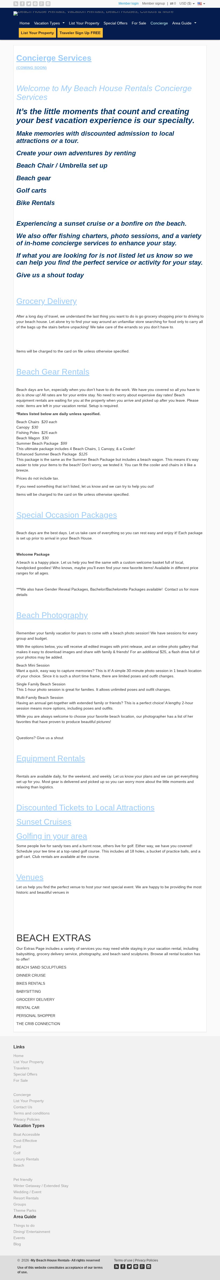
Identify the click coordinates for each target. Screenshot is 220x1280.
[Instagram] (48, 3)
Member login (129, 3)
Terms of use (123, 1260)
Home (25, 23)
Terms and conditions (31, 1113)
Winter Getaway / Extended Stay (40, 1186)
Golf (16, 1153)
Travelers (21, 1068)
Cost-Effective (25, 1140)
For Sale (139, 23)
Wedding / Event (27, 1192)
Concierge (159, 23)
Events (19, 1238)
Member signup (153, 3)
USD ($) (185, 3)
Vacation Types (50, 24)
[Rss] (15, 3)
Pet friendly (22, 1179)
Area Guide (185, 24)
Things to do (24, 1225)
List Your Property (84, 23)
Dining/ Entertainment (31, 1231)
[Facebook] (22, 3)
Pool (17, 1147)
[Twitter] (28, 3)
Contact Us (22, 1107)
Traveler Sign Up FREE (80, 33)
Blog (17, 1244)
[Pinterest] (35, 3)
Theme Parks (24, 1210)
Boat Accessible (26, 1134)
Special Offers (115, 23)
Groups (19, 1204)
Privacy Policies (26, 1119)
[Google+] (41, 3)
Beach (18, 1165)
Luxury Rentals (26, 1159)
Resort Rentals (26, 1198)
